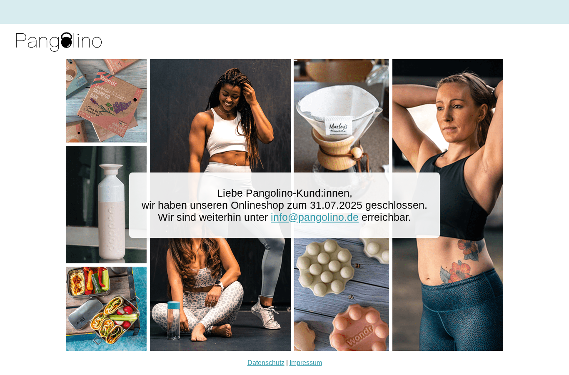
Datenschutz (265, 362)
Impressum (305, 362)
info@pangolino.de (315, 217)
